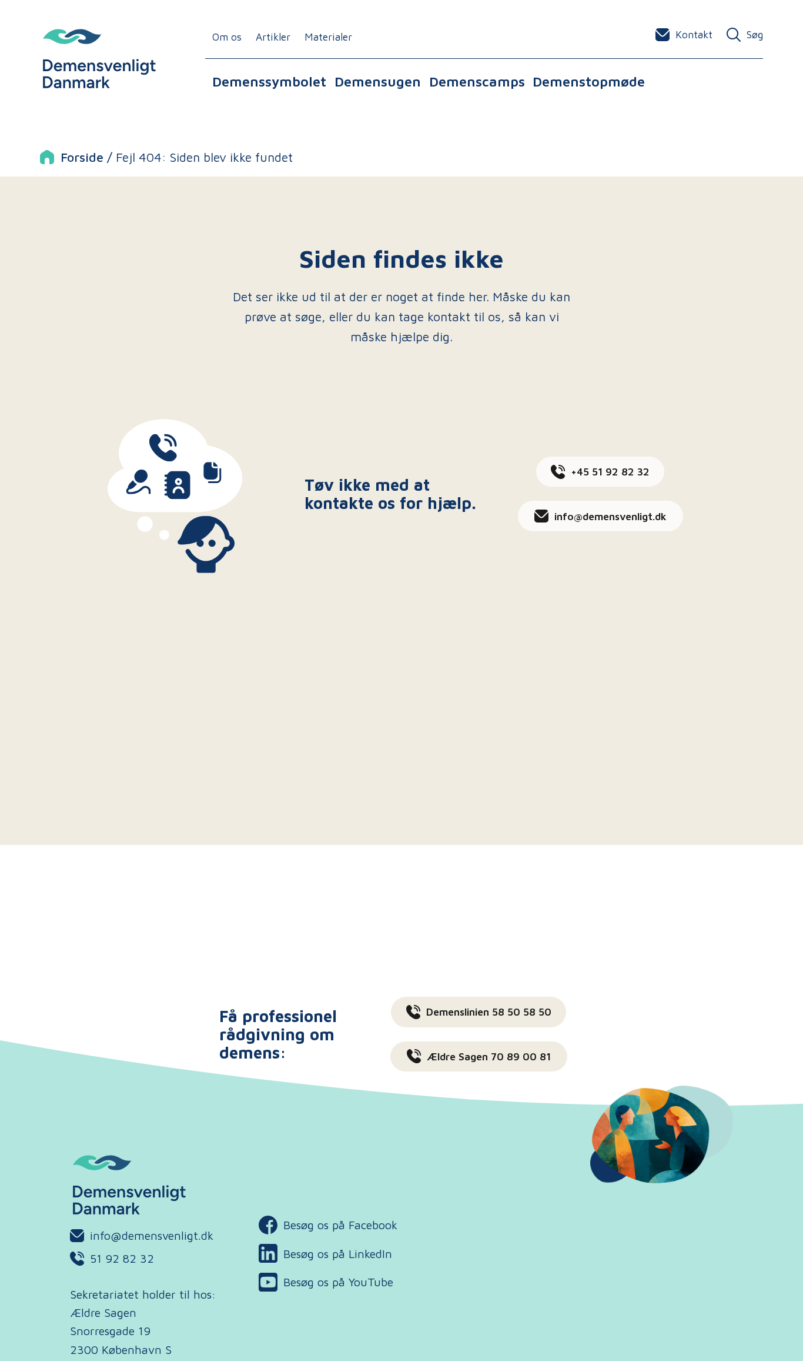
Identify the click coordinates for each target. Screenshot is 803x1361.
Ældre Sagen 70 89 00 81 (489, 1056)
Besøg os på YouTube (326, 1283)
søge (308, 316)
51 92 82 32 (122, 1258)
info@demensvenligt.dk (610, 516)
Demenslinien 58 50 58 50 (488, 1012)
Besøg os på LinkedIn (325, 1255)
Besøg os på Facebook (328, 1226)
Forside (82, 156)
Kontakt (693, 34)
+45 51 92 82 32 (610, 471)
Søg (755, 34)
